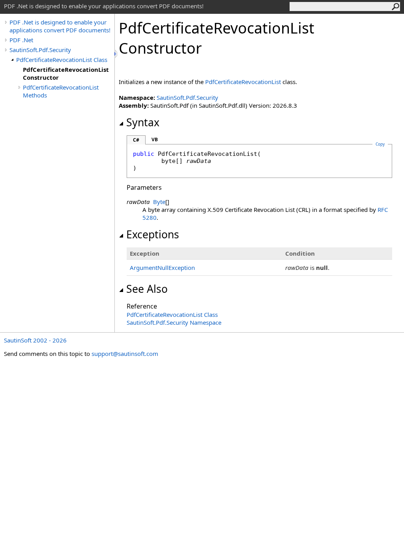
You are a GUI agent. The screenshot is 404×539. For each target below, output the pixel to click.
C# (136, 140)
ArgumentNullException (162, 267)
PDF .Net (21, 40)
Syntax (142, 122)
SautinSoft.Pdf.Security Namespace (174, 322)
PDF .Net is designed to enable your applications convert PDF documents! (59, 26)
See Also (147, 289)
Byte (159, 202)
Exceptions (152, 234)
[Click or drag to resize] (116, 53)
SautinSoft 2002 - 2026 (35, 340)
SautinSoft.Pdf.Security (40, 50)
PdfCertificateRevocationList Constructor (66, 73)
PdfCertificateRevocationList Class (61, 60)
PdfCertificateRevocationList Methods (61, 91)
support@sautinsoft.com (125, 353)
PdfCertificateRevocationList (243, 82)
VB (155, 139)
